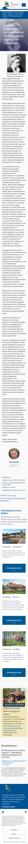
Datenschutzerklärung (15, 841)
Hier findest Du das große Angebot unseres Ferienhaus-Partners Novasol (13, 728)
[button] (26, 812)
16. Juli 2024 (5, 765)
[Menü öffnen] (20, 5)
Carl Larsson (12, 495)
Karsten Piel (7, 45)
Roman (22, 490)
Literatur (10, 480)
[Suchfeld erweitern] (24, 5)
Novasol (13, 711)
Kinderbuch (15, 490)
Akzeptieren (14, 830)
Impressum (23, 841)
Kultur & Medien (14, 482)
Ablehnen (14, 834)
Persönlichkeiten (19, 480)
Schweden (11, 487)
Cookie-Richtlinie (6, 841)
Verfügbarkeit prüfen (14, 568)
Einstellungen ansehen (14, 838)
